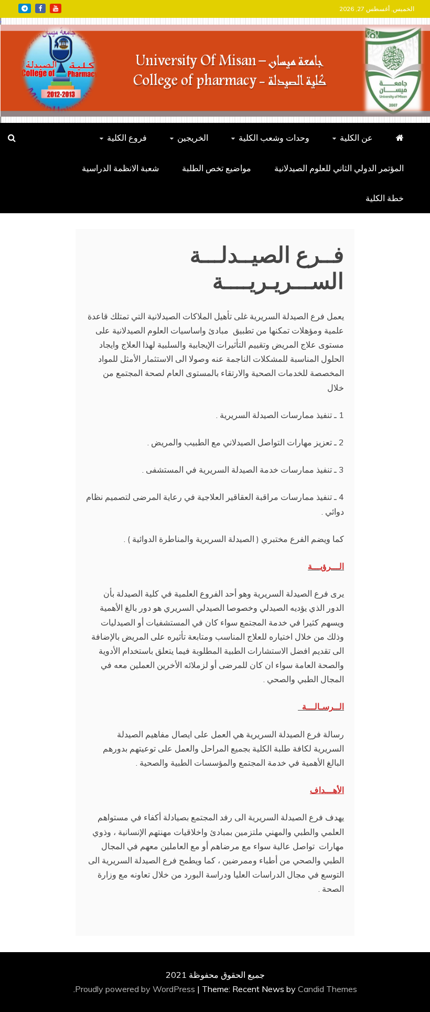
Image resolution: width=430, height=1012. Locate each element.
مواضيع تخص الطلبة (216, 168)
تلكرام (24, 8)
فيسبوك (40, 8)
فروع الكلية (127, 137)
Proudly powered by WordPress (136, 989)
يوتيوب (55, 8)
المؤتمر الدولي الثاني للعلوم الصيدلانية (339, 168)
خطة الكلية (385, 198)
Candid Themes (327, 989)
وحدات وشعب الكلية (274, 137)
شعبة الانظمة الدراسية (120, 168)
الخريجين (192, 137)
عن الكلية (356, 137)
